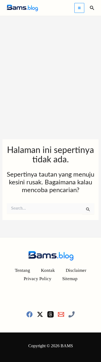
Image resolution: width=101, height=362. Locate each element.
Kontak (48, 270)
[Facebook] (29, 314)
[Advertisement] (50, 69)
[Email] (61, 314)
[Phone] (71, 314)
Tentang (22, 270)
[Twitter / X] (40, 314)
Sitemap (70, 278)
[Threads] (50, 314)
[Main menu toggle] (79, 8)
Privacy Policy (37, 278)
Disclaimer (76, 270)
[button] (92, 8)
